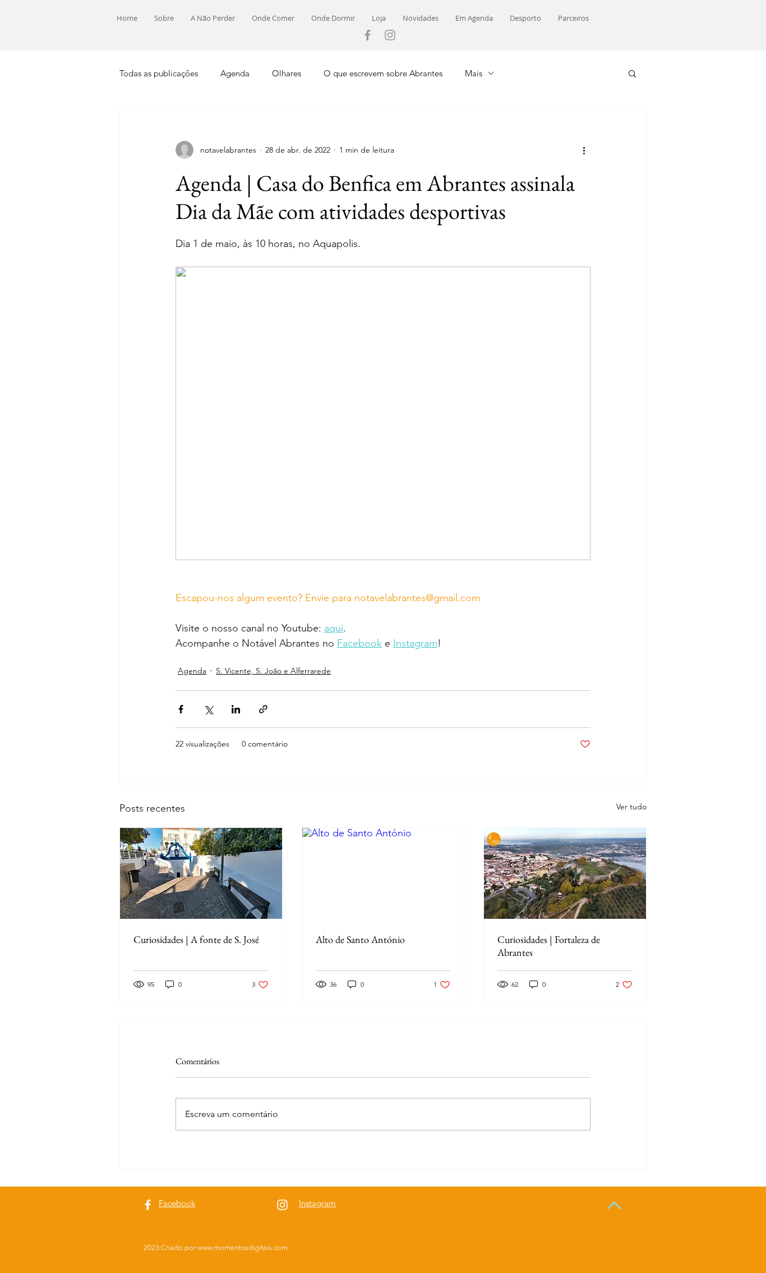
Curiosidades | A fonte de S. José (196, 939)
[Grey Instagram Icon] (390, 35)
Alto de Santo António (360, 939)
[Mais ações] (583, 150)
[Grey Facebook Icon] (368, 35)
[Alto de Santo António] (383, 873)
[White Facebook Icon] (148, 1205)
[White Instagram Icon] (282, 1205)
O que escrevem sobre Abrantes (383, 73)
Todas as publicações (158, 73)
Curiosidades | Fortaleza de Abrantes (548, 946)
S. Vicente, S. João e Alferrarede (273, 671)
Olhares (286, 73)
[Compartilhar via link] (263, 709)
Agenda (235, 73)
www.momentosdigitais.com (242, 1247)
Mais (473, 73)
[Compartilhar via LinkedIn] (235, 709)
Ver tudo (631, 807)
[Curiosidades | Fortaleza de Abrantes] (565, 873)
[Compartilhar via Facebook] (181, 709)
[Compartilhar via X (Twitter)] (208, 709)
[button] (632, 72)
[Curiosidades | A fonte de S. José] (201, 873)
